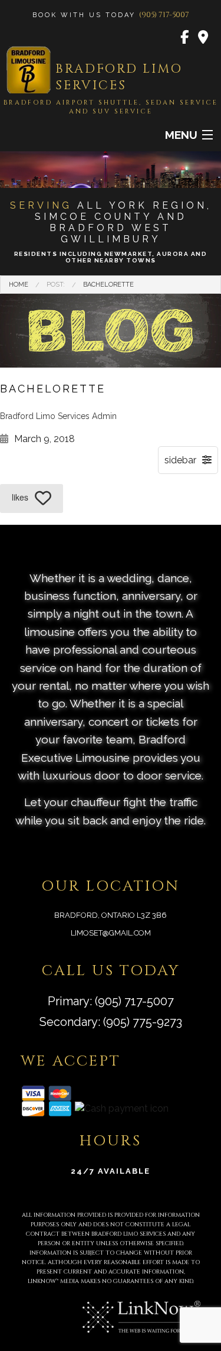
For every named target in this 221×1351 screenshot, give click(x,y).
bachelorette (108, 284)
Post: (56, 284)
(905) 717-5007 (164, 14)
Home (18, 284)
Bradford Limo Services (119, 77)
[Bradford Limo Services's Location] (203, 37)
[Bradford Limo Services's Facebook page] (185, 37)
